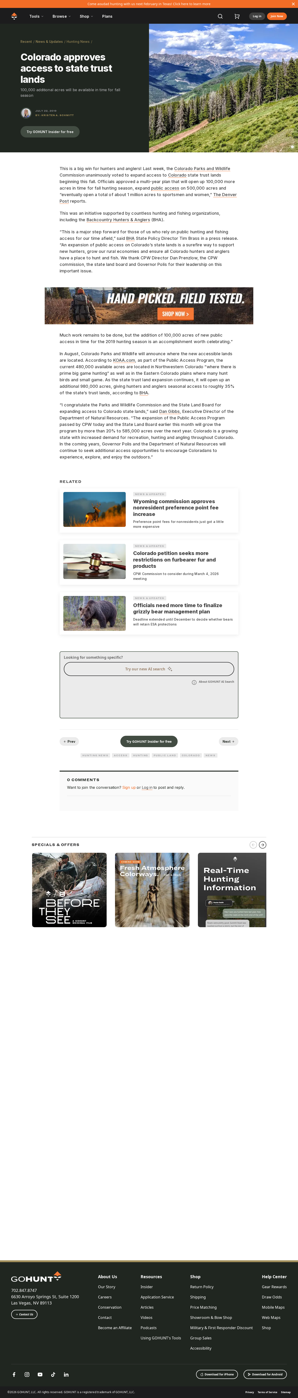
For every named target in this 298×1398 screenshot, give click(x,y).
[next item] (262, 845)
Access (121, 755)
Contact (105, 1317)
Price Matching (203, 1307)
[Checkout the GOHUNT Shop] (237, 16)
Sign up (129, 787)
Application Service (157, 1297)
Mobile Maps (273, 1307)
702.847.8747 (24, 1290)
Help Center (274, 1276)
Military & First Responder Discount (221, 1327)
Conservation (110, 1307)
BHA (130, 238)
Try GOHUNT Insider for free (50, 132)
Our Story (106, 1286)
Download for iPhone (219, 1374)
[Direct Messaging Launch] (235, 890)
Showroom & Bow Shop (211, 1317)
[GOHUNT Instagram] (27, 1374)
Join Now (277, 16)
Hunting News (78, 41)
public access (165, 188)
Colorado (177, 175)
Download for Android (267, 1374)
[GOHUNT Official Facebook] (14, 1374)
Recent (26, 41)
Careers (105, 1297)
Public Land (165, 755)
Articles (147, 1307)
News (211, 755)
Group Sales (201, 1338)
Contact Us (26, 1314)
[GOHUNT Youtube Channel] (40, 1374)
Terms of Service (267, 1392)
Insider (147, 1286)
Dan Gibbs (169, 411)
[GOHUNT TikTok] (53, 1374)
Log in (257, 16)
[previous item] (253, 845)
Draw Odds (272, 1297)
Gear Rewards (274, 1286)
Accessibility (200, 1348)
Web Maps (271, 1317)
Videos (146, 1317)
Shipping (198, 1297)
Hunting (140, 755)
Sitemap (286, 1392)
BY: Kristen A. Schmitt (54, 115)
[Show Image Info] (292, 147)
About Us (107, 1276)
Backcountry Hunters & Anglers (118, 219)
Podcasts (149, 1327)
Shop (195, 1276)
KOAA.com (124, 360)
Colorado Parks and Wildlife (202, 168)
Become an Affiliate (115, 1327)
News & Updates (49, 41)
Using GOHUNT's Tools (161, 1338)
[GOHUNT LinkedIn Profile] (66, 1374)
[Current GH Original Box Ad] (69, 890)
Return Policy (201, 1286)
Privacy (249, 1392)
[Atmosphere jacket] (152, 890)
